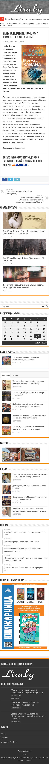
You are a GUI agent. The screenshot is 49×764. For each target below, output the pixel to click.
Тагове (15, 376)
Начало (3, 24)
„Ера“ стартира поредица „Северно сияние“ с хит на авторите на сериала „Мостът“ (29, 199)
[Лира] (26, 6)
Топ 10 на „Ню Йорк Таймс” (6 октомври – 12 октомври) (25, 703)
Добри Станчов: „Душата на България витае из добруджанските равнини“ (24, 286)
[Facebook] (26, 754)
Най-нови (6, 376)
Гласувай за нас (24, 751)
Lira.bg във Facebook (9, 742)
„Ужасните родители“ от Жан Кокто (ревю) (19, 192)
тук (23, 148)
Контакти (4, 738)
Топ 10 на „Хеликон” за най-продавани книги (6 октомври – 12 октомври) (23, 232)
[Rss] (23, 754)
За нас (3, 733)
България (13, 24)
